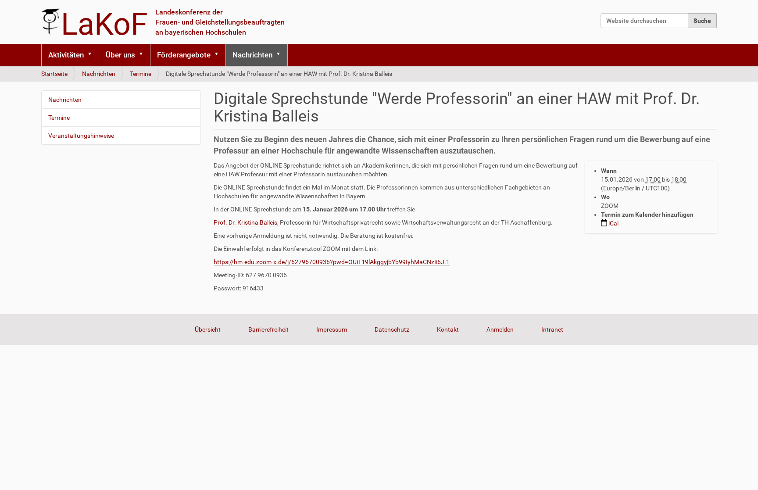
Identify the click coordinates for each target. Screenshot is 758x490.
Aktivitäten (66, 54)
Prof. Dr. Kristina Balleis (245, 222)
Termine (140, 73)
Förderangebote (184, 54)
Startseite (54, 73)
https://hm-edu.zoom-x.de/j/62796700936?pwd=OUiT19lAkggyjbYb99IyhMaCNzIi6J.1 (332, 261)
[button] (92, 55)
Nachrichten (252, 54)
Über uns (120, 54)
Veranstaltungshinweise (81, 135)
